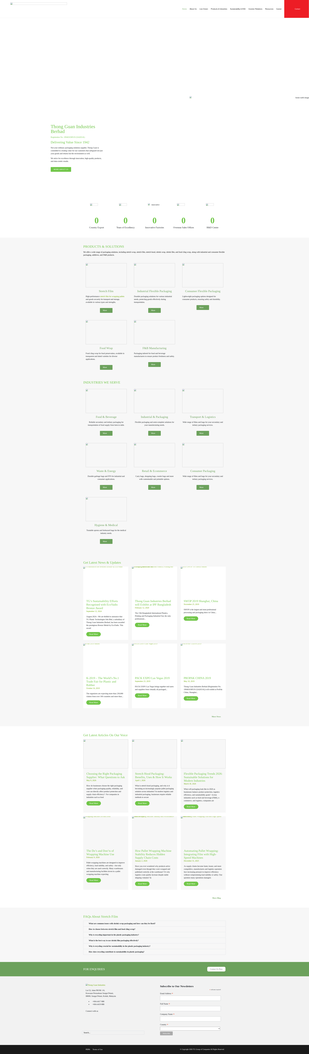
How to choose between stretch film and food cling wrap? (112, 929)
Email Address (166, 993)
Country (164, 1024)
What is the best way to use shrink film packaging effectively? (114, 940)
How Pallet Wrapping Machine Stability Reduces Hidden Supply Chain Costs (153, 854)
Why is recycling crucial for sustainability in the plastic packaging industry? (119, 946)
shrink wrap (160, 252)
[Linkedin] (89, 1017)
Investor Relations (255, 9)
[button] (154, 923)
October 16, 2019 (93, 688)
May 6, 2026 (91, 780)
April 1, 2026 (140, 780)
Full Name (165, 1004)
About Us (193, 9)
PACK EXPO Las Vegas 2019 (152, 678)
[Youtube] (110, 1017)
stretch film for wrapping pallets (112, 296)
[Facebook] (96, 1017)
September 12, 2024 (94, 611)
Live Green (204, 9)
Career (279, 9)
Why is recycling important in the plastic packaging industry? (114, 935)
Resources (269, 9)
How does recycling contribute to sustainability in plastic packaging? (116, 952)
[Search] (142, 1032)
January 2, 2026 (141, 861)
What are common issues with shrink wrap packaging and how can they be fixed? (122, 923)
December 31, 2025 (191, 861)
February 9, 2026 (93, 857)
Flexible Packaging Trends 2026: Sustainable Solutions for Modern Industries (203, 777)
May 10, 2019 (189, 681)
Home (184, 9)
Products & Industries (219, 9)
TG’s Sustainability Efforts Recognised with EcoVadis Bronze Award (102, 605)
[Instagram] (103, 1017)
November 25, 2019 (191, 604)
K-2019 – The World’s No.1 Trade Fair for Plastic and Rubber (102, 681)
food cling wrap (185, 252)
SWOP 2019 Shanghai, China (201, 601)
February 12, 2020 (142, 608)
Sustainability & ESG (238, 9)
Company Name (167, 1014)
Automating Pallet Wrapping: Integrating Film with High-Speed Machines (201, 854)
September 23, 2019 (142, 681)
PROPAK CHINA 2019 (197, 678)
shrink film (170, 252)
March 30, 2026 (190, 784)
